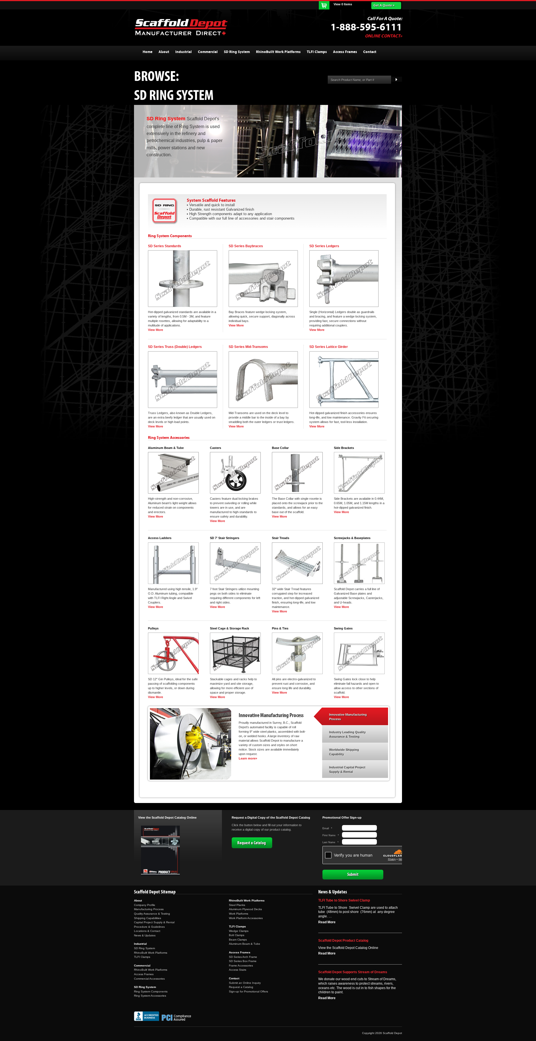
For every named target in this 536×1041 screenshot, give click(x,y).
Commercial (142, 965)
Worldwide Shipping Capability (344, 752)
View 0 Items (343, 4)
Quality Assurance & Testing (152, 913)
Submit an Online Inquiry (245, 982)
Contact (234, 978)
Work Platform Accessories (246, 918)
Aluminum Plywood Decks (245, 909)
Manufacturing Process (149, 909)
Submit (352, 874)
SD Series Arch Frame (243, 956)
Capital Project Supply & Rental (154, 922)
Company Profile (144, 905)
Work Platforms (238, 913)
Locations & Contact (147, 930)
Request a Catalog (251, 842)
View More (155, 329)
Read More (327, 922)
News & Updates (144, 935)
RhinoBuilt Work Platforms (150, 952)
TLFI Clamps (142, 956)
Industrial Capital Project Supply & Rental (347, 769)
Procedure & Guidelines (149, 926)
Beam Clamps (238, 939)
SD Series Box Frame (243, 961)
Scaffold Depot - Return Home (181, 27)
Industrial (140, 943)
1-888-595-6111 (366, 27)
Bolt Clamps (236, 935)
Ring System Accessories (150, 995)
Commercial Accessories (149, 978)
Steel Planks (237, 905)
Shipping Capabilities (147, 918)
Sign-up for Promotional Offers (248, 991)
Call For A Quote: (384, 18)
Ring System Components (151, 991)
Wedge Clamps (238, 930)
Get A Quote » (384, 5)
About (138, 900)
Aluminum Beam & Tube (244, 943)
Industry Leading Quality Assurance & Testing (347, 734)
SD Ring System (144, 948)
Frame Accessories (241, 965)
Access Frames (144, 974)
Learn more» (248, 758)
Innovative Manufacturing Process (348, 717)
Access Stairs (237, 969)
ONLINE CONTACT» (383, 36)
